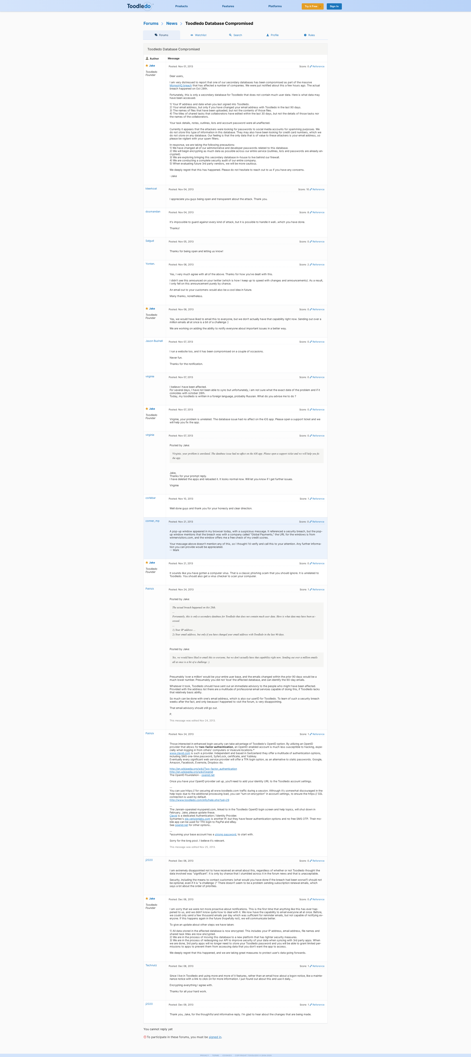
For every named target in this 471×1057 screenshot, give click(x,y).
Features (228, 6)
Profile (275, 35)
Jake (152, 65)
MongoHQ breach (181, 85)
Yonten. (150, 263)
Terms (215, 1055)
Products (181, 6)
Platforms (275, 6)
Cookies (227, 1055)
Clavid (173, 815)
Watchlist (200, 35)
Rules (311, 35)
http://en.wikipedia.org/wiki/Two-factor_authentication (203, 768)
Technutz (151, 965)
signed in (215, 1037)
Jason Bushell (154, 340)
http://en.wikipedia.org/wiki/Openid (191, 771)
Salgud (150, 240)
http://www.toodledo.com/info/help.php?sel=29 (199, 800)
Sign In (334, 6)
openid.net (208, 775)
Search (237, 35)
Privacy (204, 1055)
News (172, 23)
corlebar (151, 497)
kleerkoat (151, 188)
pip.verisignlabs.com (197, 818)
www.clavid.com (180, 753)
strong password (225, 834)
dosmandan (153, 211)
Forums (151, 23)
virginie (150, 376)
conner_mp (153, 520)
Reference (319, 66)
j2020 (149, 859)
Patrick (150, 588)
